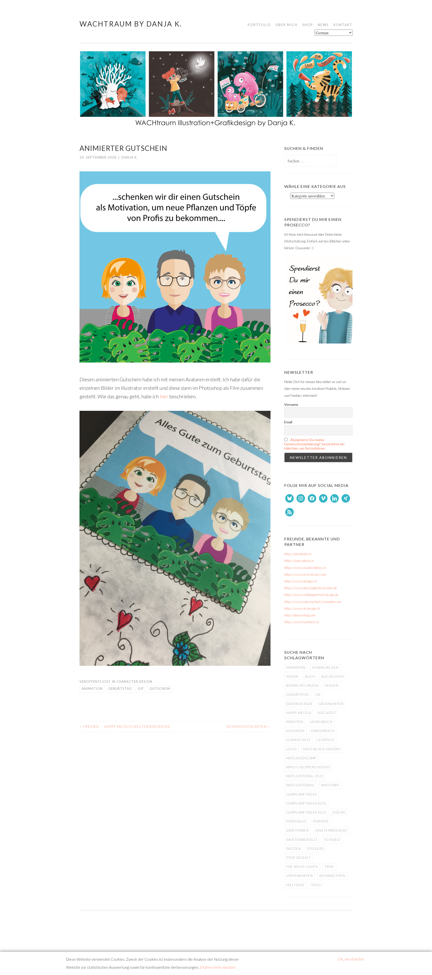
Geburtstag (120, 689)
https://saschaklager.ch (300, 581)
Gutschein (160, 689)
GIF (141, 689)
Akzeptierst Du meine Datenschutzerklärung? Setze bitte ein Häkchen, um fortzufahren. (314, 444)
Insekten (294, 722)
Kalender (295, 731)
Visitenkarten (299, 876)
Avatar (292, 677)
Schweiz (332, 840)
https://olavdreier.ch (298, 554)
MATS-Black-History (322, 749)
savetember (297, 830)
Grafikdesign (299, 704)
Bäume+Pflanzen (302, 686)
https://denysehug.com (300, 615)
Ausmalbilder (325, 668)
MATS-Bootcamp (301, 758)
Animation (92, 689)
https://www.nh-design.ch (302, 608)
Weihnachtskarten (248, 727)
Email (288, 422)
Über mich (287, 25)
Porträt (320, 821)
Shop (307, 25)
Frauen (331, 686)
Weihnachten (332, 876)
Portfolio (259, 25)
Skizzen (293, 849)
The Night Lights (302, 867)
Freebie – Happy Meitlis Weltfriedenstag (125, 727)
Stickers (315, 849)
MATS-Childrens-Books (308, 767)
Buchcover (333, 677)
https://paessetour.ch (299, 561)
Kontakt (343, 25)
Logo (291, 749)
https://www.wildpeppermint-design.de (311, 595)
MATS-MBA (330, 785)
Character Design (134, 682)
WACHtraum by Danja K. (131, 24)
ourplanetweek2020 (306, 803)
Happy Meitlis (298, 713)
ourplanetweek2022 (306, 812)
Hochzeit (327, 713)
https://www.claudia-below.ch (305, 568)
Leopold (325, 740)
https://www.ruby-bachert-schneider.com (312, 602)
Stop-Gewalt (298, 858)
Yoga (316, 885)
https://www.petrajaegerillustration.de (310, 588)
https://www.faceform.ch (301, 622)
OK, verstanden (351, 959)
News (323, 25)
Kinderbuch (322, 731)
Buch (310, 677)
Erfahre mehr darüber (218, 967)
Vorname (291, 404)
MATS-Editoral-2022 (305, 776)
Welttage (295, 885)
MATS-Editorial (300, 785)
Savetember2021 (302, 840)
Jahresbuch (321, 722)
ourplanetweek (301, 794)
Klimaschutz (298, 740)
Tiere (329, 867)
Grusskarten (331, 704)
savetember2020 (331, 830)
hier (163, 396)
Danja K (129, 157)
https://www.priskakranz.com (305, 574)
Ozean (339, 812)
